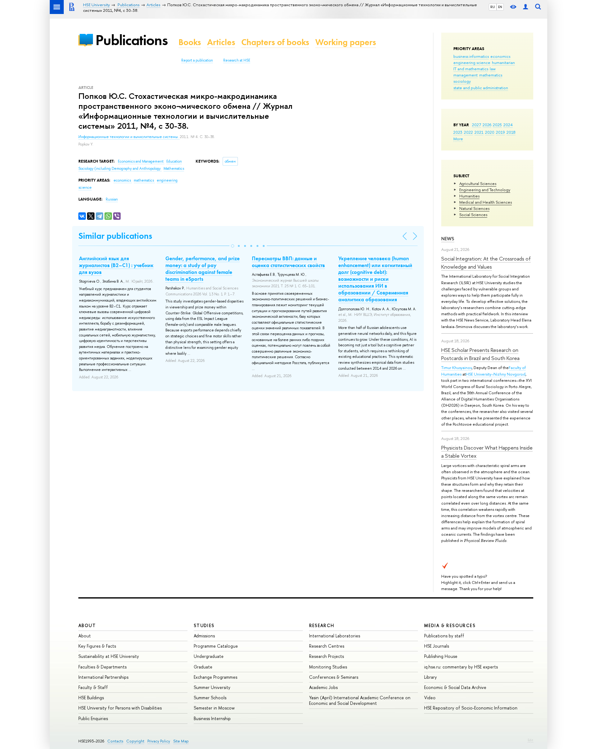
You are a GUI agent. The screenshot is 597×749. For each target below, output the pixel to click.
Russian (112, 199)
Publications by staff (444, 636)
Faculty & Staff (93, 687)
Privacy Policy (158, 741)
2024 (508, 124)
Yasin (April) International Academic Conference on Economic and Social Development (359, 700)
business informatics (471, 56)
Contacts (115, 741)
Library (430, 677)
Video (430, 697)
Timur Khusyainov (456, 367)
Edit (530, 740)
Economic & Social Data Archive (455, 687)
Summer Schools (210, 697)
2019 (500, 132)
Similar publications (115, 235)
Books (189, 42)
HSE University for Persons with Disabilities (120, 708)
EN (500, 7)
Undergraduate (209, 656)
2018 (511, 132)
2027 (476, 124)
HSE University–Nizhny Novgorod (495, 374)
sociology (462, 81)
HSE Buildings (91, 697)
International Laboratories (334, 636)
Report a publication (197, 60)
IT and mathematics (470, 69)
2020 (489, 132)
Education (174, 161)
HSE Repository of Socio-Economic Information (470, 708)
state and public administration (480, 87)
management (465, 75)
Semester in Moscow (214, 708)
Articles (221, 42)
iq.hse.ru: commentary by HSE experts (461, 667)
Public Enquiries (93, 718)
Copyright (135, 741)
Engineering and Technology (484, 189)
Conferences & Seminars (333, 677)
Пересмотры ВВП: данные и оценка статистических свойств (288, 262)
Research (322, 625)
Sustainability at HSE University (108, 656)
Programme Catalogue (216, 646)
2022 (468, 132)
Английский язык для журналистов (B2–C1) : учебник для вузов (116, 265)
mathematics (490, 75)
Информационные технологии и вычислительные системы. (129, 136)
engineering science (471, 62)
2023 (457, 132)
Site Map (181, 741)
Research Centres (326, 646)
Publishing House (440, 656)
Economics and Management (141, 161)
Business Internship (212, 718)
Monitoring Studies (328, 667)
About (87, 625)
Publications (131, 39)
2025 (497, 124)
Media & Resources (449, 625)
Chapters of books (275, 42)
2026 (487, 124)
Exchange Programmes (215, 677)
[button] (232, 246)
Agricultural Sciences (477, 183)
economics (500, 56)
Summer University (212, 687)
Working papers (345, 42)
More (458, 138)
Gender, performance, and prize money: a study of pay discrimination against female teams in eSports (202, 268)
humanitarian (503, 62)
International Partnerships (103, 677)
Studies (204, 625)
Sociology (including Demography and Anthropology (120, 168)
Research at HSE (236, 60)
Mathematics (174, 168)
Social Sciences (473, 214)
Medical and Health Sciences (485, 202)
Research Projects (326, 656)
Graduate (203, 667)
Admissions (204, 636)
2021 (479, 132)
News (447, 238)
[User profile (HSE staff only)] (525, 7)
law (493, 69)
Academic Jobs (323, 687)
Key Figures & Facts (97, 646)
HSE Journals (436, 646)
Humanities (469, 196)
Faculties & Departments (102, 667)
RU (492, 7)
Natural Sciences (474, 208)
